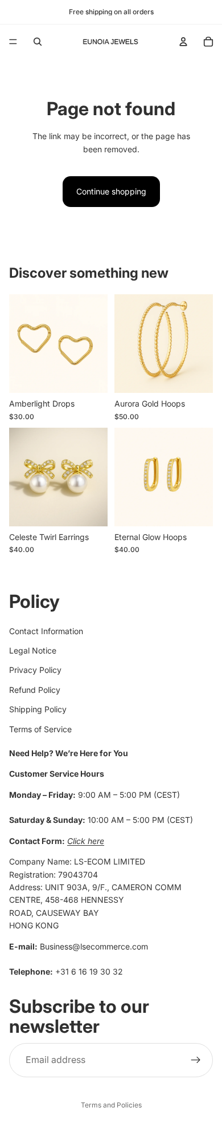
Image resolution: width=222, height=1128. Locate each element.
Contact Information (46, 631)
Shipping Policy (38, 709)
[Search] (37, 41)
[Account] (183, 41)
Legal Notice (32, 650)
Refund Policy (34, 690)
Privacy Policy (35, 670)
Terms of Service (40, 729)
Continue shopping (111, 191)
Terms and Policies (111, 1105)
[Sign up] (196, 1060)
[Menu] (13, 42)
